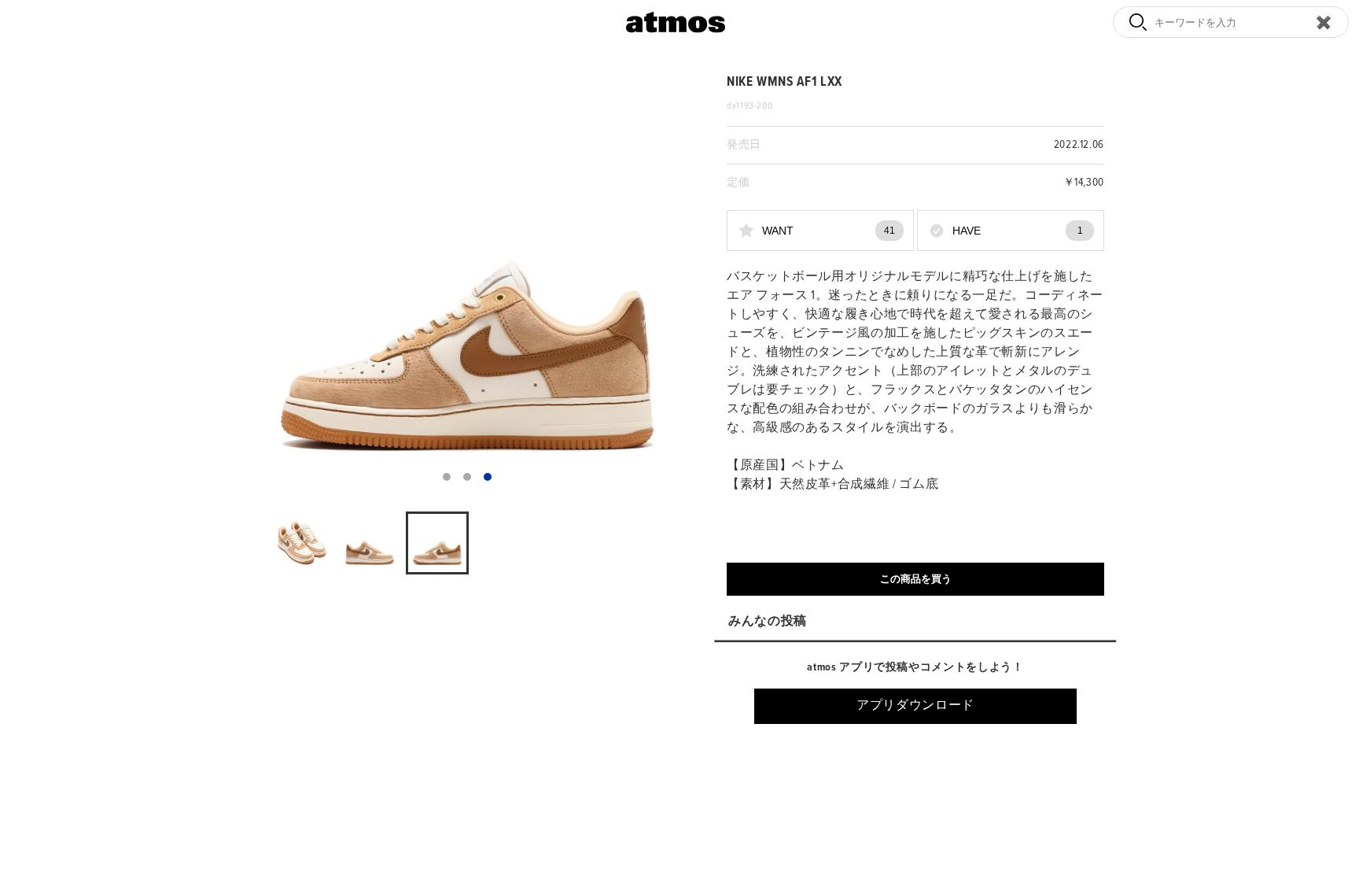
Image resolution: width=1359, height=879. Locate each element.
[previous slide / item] (266, 283)
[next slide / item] (668, 283)
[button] (447, 477)
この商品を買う (916, 579)
